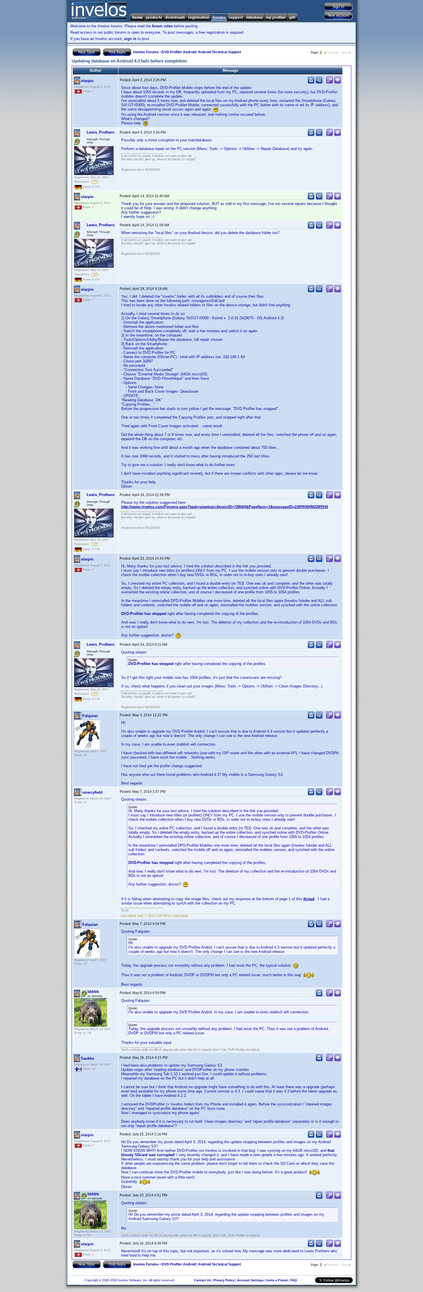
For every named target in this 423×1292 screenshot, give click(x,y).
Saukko (87, 1058)
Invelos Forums (146, 52)
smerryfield (92, 792)
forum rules (162, 26)
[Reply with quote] (337, 82)
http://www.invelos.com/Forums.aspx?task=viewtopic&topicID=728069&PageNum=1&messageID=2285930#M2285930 (224, 507)
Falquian (90, 716)
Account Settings (250, 1280)
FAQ (293, 1280)
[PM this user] (311, 82)
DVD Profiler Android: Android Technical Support (201, 52)
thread (309, 899)
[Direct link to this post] (329, 82)
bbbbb (93, 991)
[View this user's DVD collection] (319, 82)
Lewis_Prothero (101, 132)
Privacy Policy (224, 1280)
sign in (130, 39)
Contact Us (202, 1280)
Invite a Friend (277, 1280)
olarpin (87, 81)
